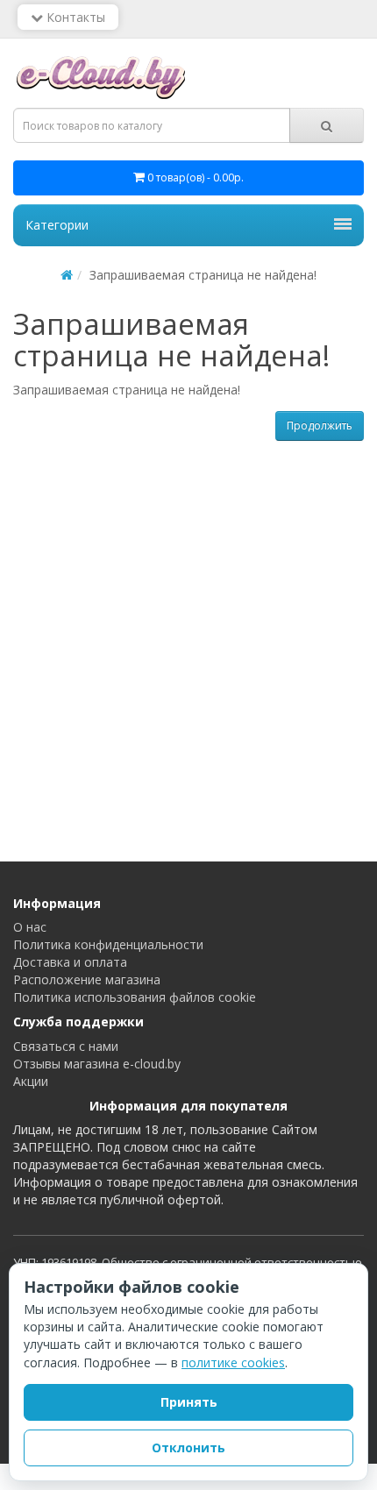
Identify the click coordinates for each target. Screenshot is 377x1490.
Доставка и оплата (70, 962)
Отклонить (188, 1447)
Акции (30, 1081)
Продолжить (319, 425)
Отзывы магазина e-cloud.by (97, 1063)
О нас (29, 927)
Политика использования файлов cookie (134, 997)
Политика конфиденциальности (108, 944)
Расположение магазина (86, 979)
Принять (188, 1402)
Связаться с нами (65, 1046)
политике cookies (233, 1362)
